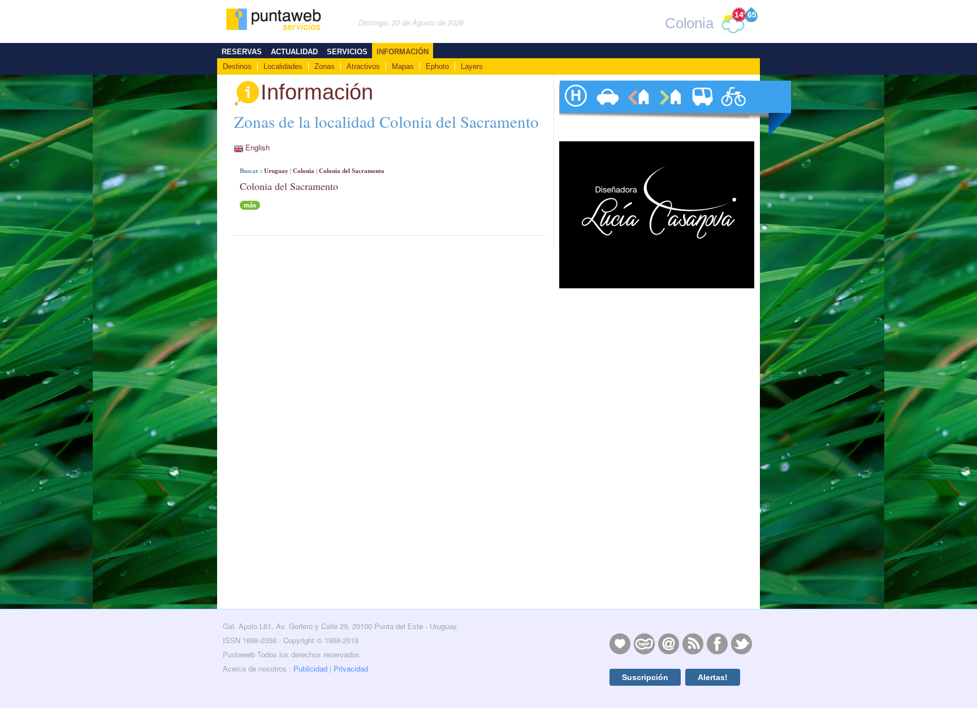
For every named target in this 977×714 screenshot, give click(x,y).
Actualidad (294, 51)
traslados (701, 108)
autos (606, 108)
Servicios (347, 51)
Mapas (403, 66)
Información (403, 51)
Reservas (242, 51)
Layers (472, 66)
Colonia (303, 170)
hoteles (575, 108)
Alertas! (713, 677)
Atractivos (363, 66)
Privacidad (351, 668)
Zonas (324, 66)
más (250, 205)
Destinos (237, 66)
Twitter (741, 643)
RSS (692, 643)
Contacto (668, 643)
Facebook (717, 643)
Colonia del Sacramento (351, 170)
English (257, 147)
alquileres (638, 108)
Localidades (282, 66)
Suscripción (645, 677)
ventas (670, 108)
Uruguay (276, 170)
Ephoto (437, 66)
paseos (733, 108)
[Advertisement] (655, 525)
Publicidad (310, 668)
